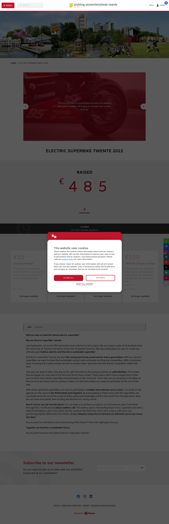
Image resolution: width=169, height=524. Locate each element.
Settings (100, 278)
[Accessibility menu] (166, 2)
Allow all (68, 278)
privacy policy (68, 259)
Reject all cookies (84, 284)
